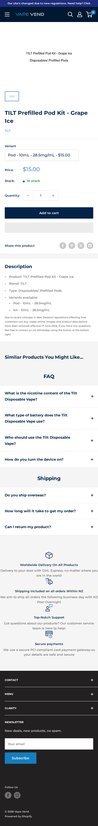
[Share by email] (90, 245)
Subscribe (20, 758)
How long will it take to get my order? (40, 511)
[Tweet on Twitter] (81, 245)
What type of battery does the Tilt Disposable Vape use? (36, 418)
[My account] (79, 14)
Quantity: (12, 195)
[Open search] (70, 14)
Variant (10, 146)
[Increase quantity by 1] (53, 195)
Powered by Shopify (18, 816)
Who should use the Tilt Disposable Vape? (37, 440)
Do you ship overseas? (25, 495)
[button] (49, 227)
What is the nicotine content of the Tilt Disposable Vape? (41, 396)
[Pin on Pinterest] (72, 245)
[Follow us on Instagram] (17, 795)
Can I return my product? (28, 527)
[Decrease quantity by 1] (28, 195)
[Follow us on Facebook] (8, 795)
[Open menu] (7, 14)
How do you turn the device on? (34, 459)
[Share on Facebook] (62, 245)
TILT (7, 131)
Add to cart (49, 213)
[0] (89, 14)
